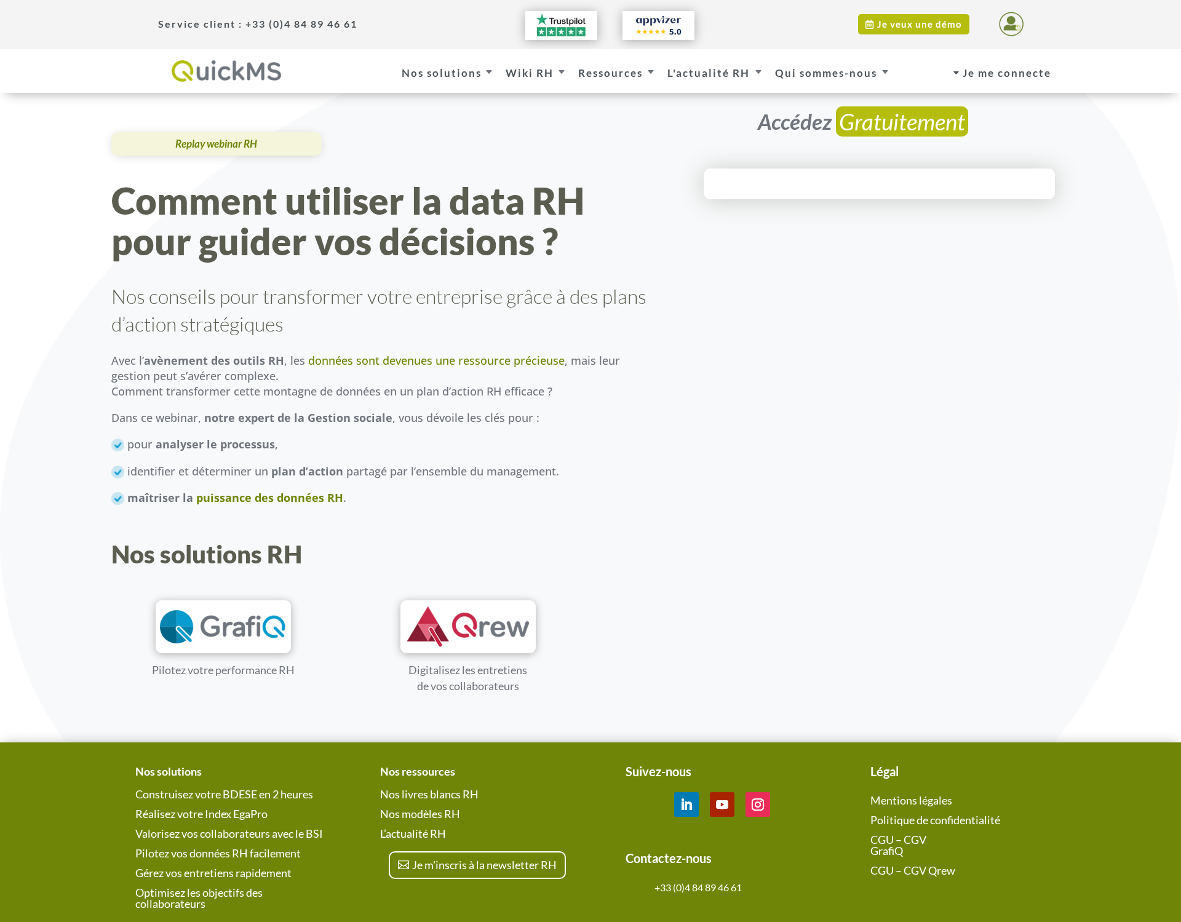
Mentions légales (911, 800)
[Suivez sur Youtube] (722, 804)
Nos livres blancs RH (429, 794)
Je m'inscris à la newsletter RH (484, 865)
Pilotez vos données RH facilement (218, 853)
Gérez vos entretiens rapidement (213, 873)
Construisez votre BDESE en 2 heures (224, 794)
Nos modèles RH (420, 814)
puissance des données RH (269, 497)
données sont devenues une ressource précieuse (435, 360)
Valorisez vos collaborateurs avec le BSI (229, 833)
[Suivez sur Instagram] (758, 804)
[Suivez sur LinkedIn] (686, 804)
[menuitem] (242, 24)
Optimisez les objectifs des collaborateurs (199, 898)
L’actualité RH (413, 833)
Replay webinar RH (216, 143)
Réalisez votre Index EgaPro (201, 814)
